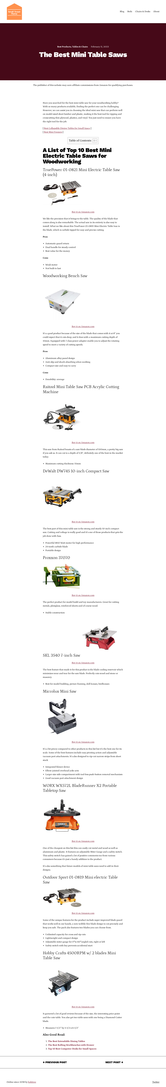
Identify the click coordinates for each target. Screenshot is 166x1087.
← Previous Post (55, 1062)
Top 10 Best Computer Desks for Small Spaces (72, 1049)
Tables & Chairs (80, 46)
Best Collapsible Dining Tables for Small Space (67, 128)
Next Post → (114, 1062)
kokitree (32, 1082)
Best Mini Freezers (53, 132)
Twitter (155, 1082)
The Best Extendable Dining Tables (66, 1041)
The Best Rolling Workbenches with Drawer (71, 1045)
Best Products (64, 46)
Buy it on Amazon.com (83, 212)
